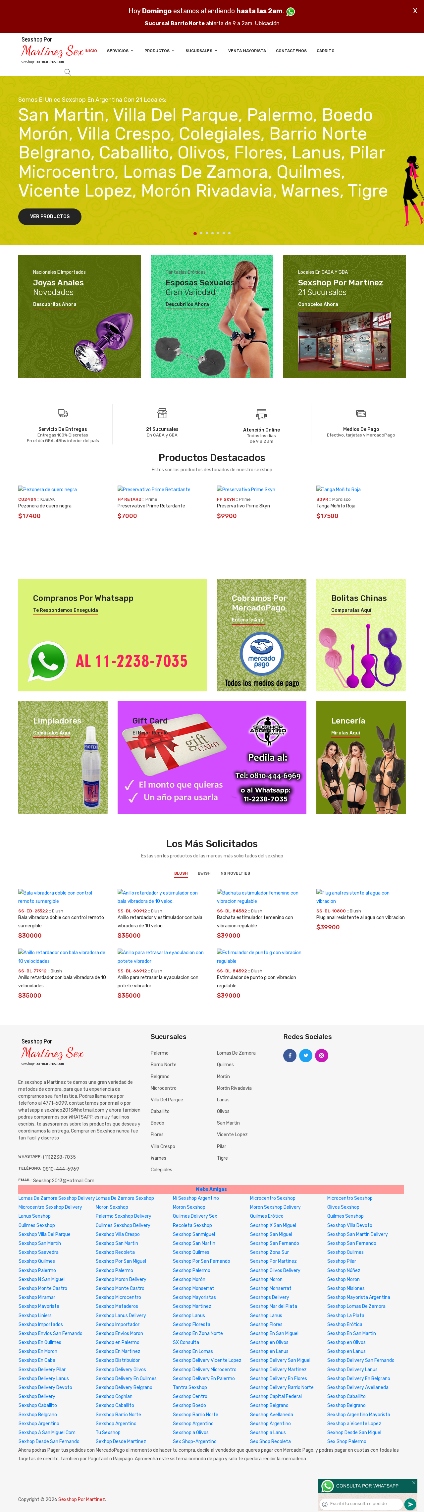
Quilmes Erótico (267, 1216)
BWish (204, 873)
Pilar (221, 1146)
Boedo (157, 1123)
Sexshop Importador (117, 1324)
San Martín (228, 1123)
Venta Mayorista (247, 50)
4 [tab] (212, 233)
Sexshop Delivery (37, 1396)
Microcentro (164, 1088)
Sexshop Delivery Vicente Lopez (207, 1360)
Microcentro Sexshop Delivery (50, 1207)
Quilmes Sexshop (345, 1216)
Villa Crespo (163, 1146)
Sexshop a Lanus (268, 1432)
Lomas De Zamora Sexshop (125, 1198)
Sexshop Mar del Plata (273, 1306)
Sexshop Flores (266, 1324)
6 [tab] (224, 233)
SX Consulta (186, 1342)
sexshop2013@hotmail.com (63, 1181)
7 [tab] (229, 233)
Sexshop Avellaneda (271, 1415)
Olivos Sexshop (343, 1207)
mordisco (341, 499)
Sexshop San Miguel (271, 1234)
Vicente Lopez (232, 1134)
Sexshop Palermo (37, 1270)
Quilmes (225, 1065)
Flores (157, 1134)
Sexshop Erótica (344, 1324)
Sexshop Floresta (191, 1324)
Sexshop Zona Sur (269, 1252)
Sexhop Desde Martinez (121, 1441)
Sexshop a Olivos (191, 1432)
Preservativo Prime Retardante (151, 506)
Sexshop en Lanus (269, 1351)
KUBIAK (47, 499)
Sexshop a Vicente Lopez (354, 1423)
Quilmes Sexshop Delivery (123, 1225)
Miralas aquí (345, 733)
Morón (223, 1076)
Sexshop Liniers (35, 1315)
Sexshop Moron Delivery (121, 1279)
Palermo (160, 1053)
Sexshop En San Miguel (274, 1333)
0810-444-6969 (61, 1169)
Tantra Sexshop (190, 1387)
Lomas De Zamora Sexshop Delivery (57, 1198)
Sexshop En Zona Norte (198, 1333)
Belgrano (160, 1076)
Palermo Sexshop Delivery (123, 1216)
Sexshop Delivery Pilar (42, 1369)
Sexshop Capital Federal (276, 1396)
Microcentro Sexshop (272, 1198)
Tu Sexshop (108, 1432)
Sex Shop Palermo (346, 1441)
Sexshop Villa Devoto (349, 1225)
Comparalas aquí (351, 610)
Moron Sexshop (112, 1207)
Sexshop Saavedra (39, 1252)
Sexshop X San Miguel (273, 1225)
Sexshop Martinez (192, 1306)
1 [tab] (195, 233)
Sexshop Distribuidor (118, 1360)
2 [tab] (201, 233)
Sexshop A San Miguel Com (47, 1432)
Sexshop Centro (190, 1396)
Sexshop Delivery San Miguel (280, 1360)
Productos (157, 50)
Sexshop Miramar (37, 1297)
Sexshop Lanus (189, 1315)
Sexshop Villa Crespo (118, 1234)
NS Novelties (235, 873)
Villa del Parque (167, 1100)
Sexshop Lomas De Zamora (356, 1306)
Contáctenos (291, 50)
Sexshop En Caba (37, 1360)
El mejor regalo (150, 733)
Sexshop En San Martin (351, 1333)
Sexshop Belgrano (269, 1405)
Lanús (223, 1100)
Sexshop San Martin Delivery (357, 1234)
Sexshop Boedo (189, 1405)
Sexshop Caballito (346, 1396)
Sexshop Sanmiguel (194, 1234)
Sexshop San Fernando (274, 1243)
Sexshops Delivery (269, 1297)
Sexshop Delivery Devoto (45, 1387)
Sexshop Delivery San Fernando (361, 1360)
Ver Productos (50, 216)
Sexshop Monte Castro (43, 1288)
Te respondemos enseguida (65, 610)
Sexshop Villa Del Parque (45, 1234)
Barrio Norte (164, 1065)
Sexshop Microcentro (118, 1297)
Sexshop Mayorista (39, 1306)
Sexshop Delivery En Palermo (204, 1378)
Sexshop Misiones (346, 1288)
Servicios (118, 50)
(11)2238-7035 (59, 1157)
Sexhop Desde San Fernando (49, 1441)
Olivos (223, 1111)
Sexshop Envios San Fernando (50, 1333)
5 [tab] (218, 233)
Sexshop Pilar (341, 1261)
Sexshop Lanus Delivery (121, 1315)
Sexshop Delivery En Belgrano (358, 1378)
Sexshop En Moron (38, 1351)
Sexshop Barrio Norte (118, 1415)
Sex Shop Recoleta (270, 1441)
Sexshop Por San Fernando (201, 1261)
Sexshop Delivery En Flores (278, 1378)
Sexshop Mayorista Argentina (358, 1297)
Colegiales (161, 1170)
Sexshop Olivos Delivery (275, 1270)
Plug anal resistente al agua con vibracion (360, 917)
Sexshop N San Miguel (42, 1279)
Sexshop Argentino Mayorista (358, 1415)
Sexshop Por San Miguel (121, 1261)
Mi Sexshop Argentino (196, 1198)
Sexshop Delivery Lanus (352, 1369)
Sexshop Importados (41, 1324)
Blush (181, 873)
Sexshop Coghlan (114, 1396)
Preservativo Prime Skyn (243, 506)
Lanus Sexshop (35, 1216)
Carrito (326, 50)
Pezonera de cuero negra (45, 506)
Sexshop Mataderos (117, 1306)
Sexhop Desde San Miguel (354, 1432)
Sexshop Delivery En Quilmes (126, 1378)
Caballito (160, 1111)
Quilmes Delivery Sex (195, 1216)
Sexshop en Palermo (117, 1342)
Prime (151, 499)
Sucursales (199, 50)
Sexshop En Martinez (118, 1351)
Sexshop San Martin (117, 1243)
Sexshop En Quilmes (40, 1342)
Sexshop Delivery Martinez (278, 1369)
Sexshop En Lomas (193, 1351)
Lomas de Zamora (236, 1053)
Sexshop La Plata (345, 1315)
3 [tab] (207, 233)
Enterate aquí (248, 620)
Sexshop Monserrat (193, 1288)
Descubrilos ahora (55, 304)
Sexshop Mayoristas (194, 1297)
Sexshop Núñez (343, 1270)
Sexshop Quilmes (191, 1252)
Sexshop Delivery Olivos (121, 1369)
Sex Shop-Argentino (195, 1441)
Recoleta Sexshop (192, 1225)
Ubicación (267, 23)
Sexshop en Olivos (269, 1342)
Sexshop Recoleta (115, 1252)
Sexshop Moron (266, 1279)
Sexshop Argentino (39, 1423)
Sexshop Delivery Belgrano (124, 1387)
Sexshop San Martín (40, 1243)
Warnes (158, 1158)
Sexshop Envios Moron (119, 1333)
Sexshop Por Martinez (273, 1261)
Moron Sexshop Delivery (275, 1207)
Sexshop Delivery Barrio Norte (282, 1387)
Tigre (222, 1158)
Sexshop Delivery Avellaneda (358, 1387)
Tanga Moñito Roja (335, 506)
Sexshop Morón (189, 1279)
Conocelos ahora (318, 304)
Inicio (90, 50)
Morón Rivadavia (234, 1088)
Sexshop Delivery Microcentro (205, 1369)
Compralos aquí (51, 733)
